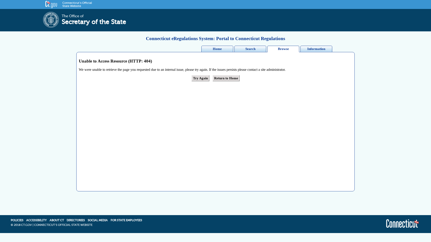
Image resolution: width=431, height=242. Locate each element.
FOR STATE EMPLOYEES (126, 220)
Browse (283, 49)
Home (217, 49)
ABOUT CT (57, 220)
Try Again (200, 78)
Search (250, 49)
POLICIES (17, 220)
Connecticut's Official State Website (77, 4)
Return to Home (226, 78)
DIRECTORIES (76, 220)
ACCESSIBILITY (36, 220)
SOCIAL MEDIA (98, 220)
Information (316, 49)
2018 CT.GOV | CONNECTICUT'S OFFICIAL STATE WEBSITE (53, 225)
